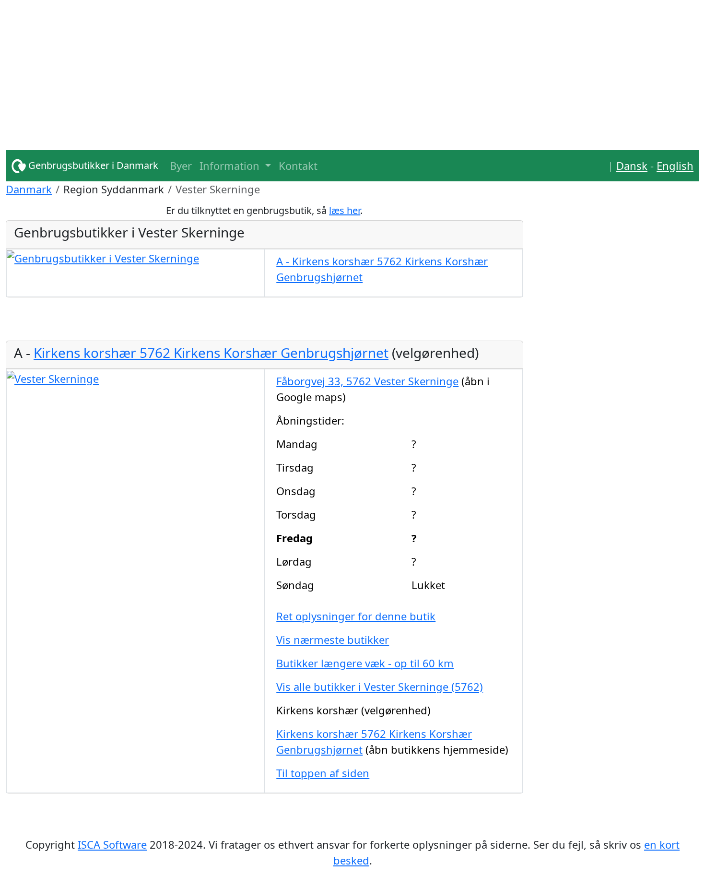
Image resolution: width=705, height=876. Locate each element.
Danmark (29, 189)
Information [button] (231, 165)
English (675, 165)
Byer (181, 165)
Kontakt (298, 165)
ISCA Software (112, 844)
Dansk (631, 165)
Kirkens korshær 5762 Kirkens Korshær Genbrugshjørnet (211, 352)
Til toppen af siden (322, 773)
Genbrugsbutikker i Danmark (92, 165)
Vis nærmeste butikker (332, 639)
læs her (344, 210)
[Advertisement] (293, 67)
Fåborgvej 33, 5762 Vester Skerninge (367, 381)
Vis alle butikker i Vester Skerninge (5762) (379, 686)
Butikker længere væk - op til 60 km (365, 663)
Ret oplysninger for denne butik (355, 616)
